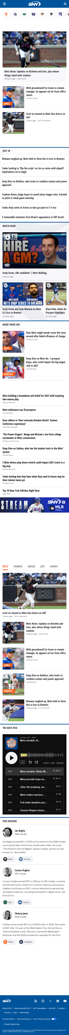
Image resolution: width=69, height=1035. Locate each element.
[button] (6, 236)
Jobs (15, 1012)
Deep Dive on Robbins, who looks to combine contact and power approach (45, 677)
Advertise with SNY (22, 1008)
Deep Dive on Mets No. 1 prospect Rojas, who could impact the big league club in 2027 (45, 362)
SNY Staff (6, 494)
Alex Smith (21, 78)
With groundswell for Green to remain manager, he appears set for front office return (46, 91)
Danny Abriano (9, 402)
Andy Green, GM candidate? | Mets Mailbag (24, 273)
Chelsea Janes (32, 98)
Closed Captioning (11, 1024)
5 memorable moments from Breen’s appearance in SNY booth (33, 217)
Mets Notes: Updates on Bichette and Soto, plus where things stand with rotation (44, 627)
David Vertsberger (10, 427)
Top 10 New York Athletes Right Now (21, 490)
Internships (24, 1012)
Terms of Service (23, 1019)
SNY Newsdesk (44, 120)
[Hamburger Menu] (4, 4)
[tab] (5, 566)
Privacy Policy (8, 1019)
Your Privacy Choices (42, 1019)
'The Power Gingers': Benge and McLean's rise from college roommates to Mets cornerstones (32, 436)
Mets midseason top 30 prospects (19, 410)
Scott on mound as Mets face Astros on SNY (24, 613)
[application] (34, 250)
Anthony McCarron (11, 441)
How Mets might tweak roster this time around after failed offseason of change (46, 334)
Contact (7, 1012)
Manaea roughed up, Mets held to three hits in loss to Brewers (33, 159)
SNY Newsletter (39, 1008)
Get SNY (52, 1008)
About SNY (7, 1008)
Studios (61, 1008)
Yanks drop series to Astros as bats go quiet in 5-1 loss (29, 207)
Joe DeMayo (31, 369)
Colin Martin (44, 708)
